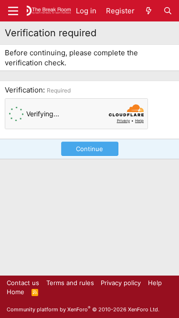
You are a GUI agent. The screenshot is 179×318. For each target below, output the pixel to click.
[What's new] (148, 11)
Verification (24, 89)
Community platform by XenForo (83, 309)
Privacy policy (121, 283)
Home (15, 292)
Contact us (23, 283)
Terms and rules (70, 283)
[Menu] (13, 11)
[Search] (167, 11)
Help (155, 283)
